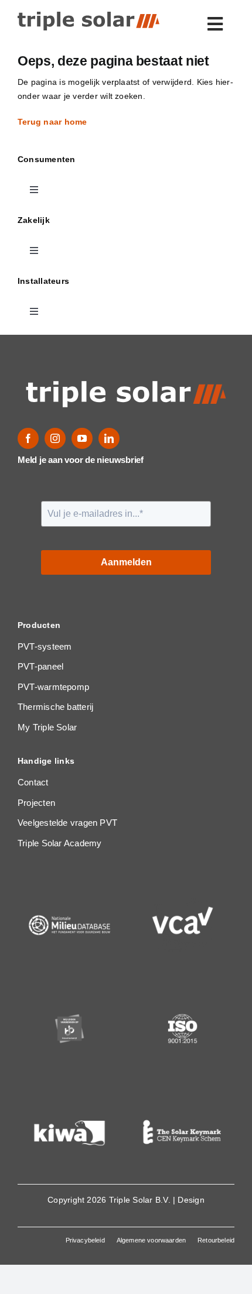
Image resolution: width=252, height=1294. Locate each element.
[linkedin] (109, 438)
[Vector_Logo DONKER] (88, 16)
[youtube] (82, 438)
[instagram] (55, 438)
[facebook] (28, 438)
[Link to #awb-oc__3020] (215, 24)
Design (191, 1199)
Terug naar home (54, 121)
